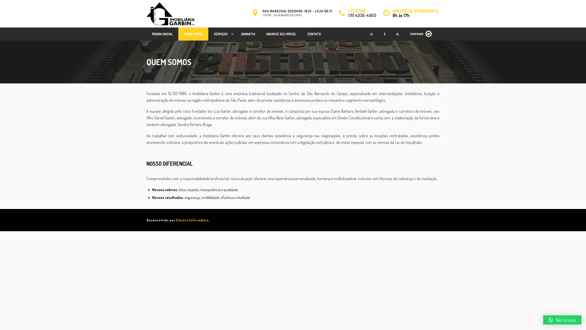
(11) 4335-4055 (362, 15)
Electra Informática (192, 220)
